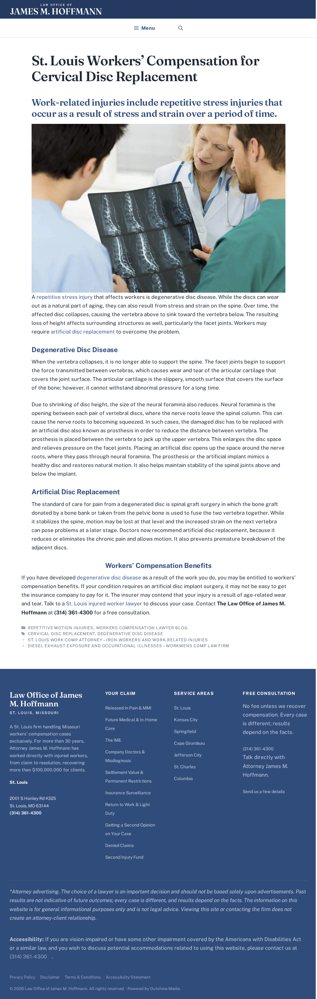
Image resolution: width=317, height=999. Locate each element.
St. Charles (185, 766)
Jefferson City (188, 755)
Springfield (185, 731)
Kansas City (186, 719)
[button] (180, 28)
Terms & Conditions (83, 977)
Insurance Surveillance (128, 792)
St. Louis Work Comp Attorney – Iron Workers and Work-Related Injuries (118, 640)
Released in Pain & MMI (128, 707)
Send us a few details (264, 791)
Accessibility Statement (128, 977)
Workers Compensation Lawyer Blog (142, 628)
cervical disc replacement (61, 633)
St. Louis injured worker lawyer (104, 603)
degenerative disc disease (109, 577)
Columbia (183, 778)
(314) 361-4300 (25, 812)
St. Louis (182, 707)
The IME (113, 740)
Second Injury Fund (124, 857)
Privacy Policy (22, 977)
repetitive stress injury (65, 297)
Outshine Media (165, 988)
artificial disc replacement (83, 332)
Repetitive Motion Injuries (60, 628)
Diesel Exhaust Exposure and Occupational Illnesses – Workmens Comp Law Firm (129, 645)
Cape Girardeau (189, 743)
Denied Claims (119, 845)
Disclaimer (50, 977)
